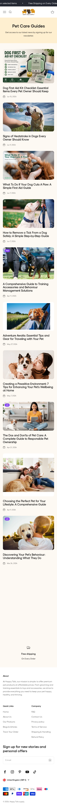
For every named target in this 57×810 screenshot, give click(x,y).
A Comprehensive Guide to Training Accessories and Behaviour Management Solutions (25, 287)
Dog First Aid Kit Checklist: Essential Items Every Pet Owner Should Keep (26, 89)
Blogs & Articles (10, 727)
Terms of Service (39, 727)
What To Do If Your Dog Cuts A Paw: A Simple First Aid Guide (27, 186)
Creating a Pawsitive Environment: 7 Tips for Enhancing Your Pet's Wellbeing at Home (28, 387)
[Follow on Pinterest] (20, 772)
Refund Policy (37, 737)
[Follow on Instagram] (12, 772)
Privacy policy (37, 721)
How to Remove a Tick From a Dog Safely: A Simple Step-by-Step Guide (26, 234)
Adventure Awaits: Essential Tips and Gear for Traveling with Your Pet (26, 337)
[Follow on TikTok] (35, 772)
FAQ (33, 711)
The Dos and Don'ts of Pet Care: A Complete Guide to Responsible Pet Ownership (25, 438)
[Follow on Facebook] (5, 772)
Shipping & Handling (41, 732)
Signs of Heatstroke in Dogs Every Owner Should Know (24, 137)
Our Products (9, 721)
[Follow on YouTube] (27, 772)
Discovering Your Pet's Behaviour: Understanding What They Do (24, 556)
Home (6, 711)
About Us (7, 716)
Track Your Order (10, 732)
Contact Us (36, 716)
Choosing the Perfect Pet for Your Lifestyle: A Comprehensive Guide (24, 502)
